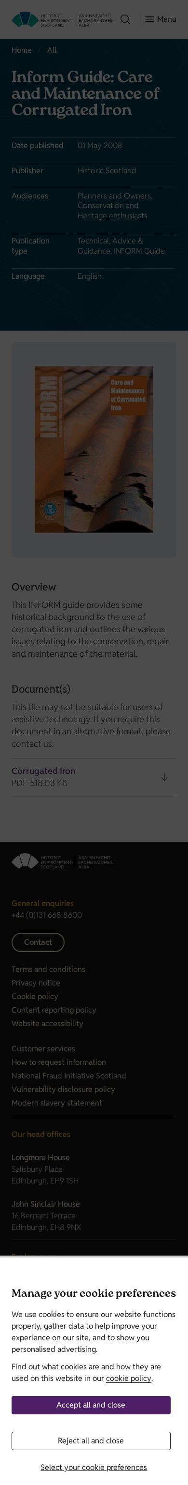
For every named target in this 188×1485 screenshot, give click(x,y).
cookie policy (128, 1378)
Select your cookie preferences (93, 1467)
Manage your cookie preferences (94, 1295)
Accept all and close (90, 1405)
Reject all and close (91, 1441)
